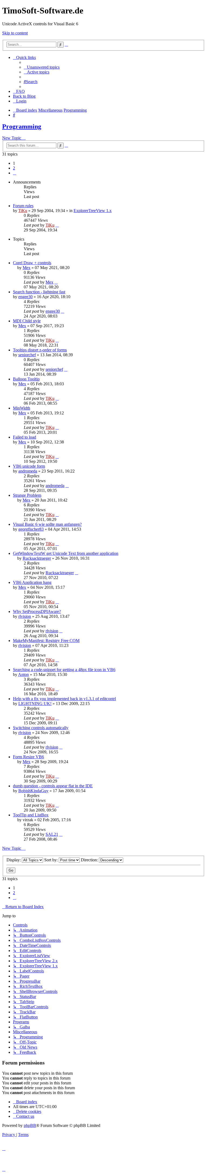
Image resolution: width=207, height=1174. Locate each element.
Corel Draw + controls (32, 262)
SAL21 (52, 834)
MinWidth (21, 408)
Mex (26, 267)
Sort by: (51, 860)
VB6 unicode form (29, 466)
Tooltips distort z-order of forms (40, 350)
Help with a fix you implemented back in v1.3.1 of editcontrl (64, 698)
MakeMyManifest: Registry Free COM (46, 640)
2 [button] (14, 168)
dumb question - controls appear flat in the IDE (53, 786)
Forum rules (23, 205)
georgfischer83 (31, 529)
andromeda (27, 471)
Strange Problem (27, 495)
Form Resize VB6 (28, 757)
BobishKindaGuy (33, 790)
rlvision (24, 616)
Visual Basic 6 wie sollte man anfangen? (47, 524)
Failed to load (24, 437)
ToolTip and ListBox (31, 815)
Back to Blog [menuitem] (24, 96)
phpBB (30, 1125)
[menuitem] (42, 67)
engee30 (25, 296)
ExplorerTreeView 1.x (93, 210)
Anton (23, 674)
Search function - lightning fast (39, 292)
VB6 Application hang (32, 582)
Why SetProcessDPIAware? (37, 611)
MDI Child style (27, 321)
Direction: (90, 860)
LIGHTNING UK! (34, 703)
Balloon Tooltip (26, 379)
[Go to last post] (57, 225)
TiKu (22, 210)
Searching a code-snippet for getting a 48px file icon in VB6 (64, 669)
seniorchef (27, 354)
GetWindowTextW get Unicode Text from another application (65, 553)
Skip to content (15, 33)
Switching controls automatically (40, 727)
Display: (14, 860)
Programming (21, 126)
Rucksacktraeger (37, 558)
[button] (14, 173)
